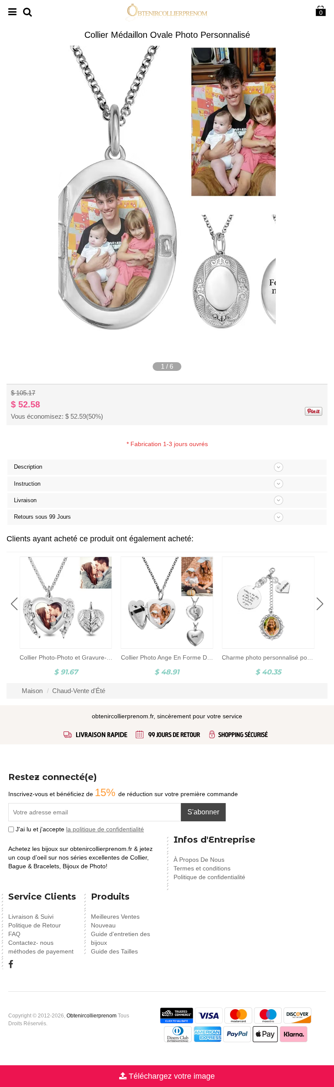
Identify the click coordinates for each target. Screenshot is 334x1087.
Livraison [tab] (25, 500)
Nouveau (103, 925)
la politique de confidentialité (105, 829)
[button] (14, 604)
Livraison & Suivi (30, 916)
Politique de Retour (34, 925)
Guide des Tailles (114, 951)
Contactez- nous (30, 942)
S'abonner (203, 812)
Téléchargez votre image (171, 1076)
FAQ (14, 933)
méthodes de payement (40, 951)
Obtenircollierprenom (92, 1016)
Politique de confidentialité (209, 877)
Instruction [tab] (27, 483)
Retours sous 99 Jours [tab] (42, 516)
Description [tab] (28, 466)
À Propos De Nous (199, 859)
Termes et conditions (202, 868)
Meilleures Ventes (115, 916)
